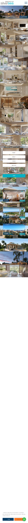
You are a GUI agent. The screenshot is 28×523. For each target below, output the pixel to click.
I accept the (14, 170)
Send (14, 175)
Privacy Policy (16, 170)
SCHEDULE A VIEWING (14, 172)
